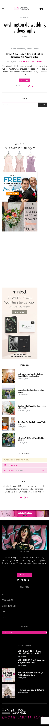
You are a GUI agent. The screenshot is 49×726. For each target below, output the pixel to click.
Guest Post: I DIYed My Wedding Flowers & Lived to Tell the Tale (32, 407)
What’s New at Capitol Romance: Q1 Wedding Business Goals (30, 673)
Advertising (24, 717)
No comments (37, 62)
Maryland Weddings (17, 49)
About (4, 617)
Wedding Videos (33, 49)
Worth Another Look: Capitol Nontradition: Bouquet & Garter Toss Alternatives (30, 375)
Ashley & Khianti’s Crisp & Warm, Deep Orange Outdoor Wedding (31, 661)
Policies (38, 717)
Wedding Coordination (9, 606)
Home (3, 594)
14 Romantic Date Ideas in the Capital (31, 689)
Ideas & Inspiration (8, 600)
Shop (3, 611)
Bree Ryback (25, 62)
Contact (24, 574)
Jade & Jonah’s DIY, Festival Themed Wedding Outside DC (31, 439)
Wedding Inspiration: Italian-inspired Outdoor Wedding (31, 391)
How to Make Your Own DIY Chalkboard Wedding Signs (32, 423)
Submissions (8, 717)
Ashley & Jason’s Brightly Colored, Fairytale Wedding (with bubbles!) (29, 652)
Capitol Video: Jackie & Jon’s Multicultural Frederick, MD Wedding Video (25, 55)
